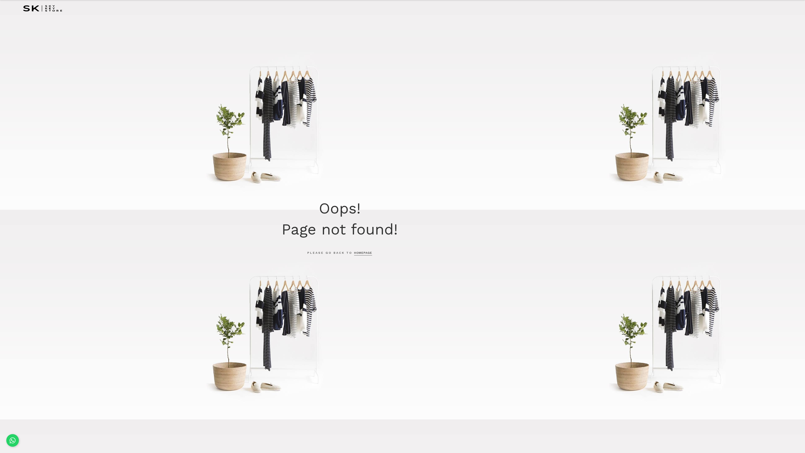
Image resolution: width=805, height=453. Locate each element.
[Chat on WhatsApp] (12, 440)
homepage (363, 252)
